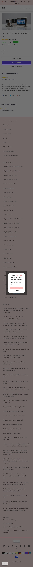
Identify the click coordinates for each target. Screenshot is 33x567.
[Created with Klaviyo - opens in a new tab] (16, 293)
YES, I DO (16, 288)
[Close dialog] (23, 274)
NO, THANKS (16, 290)
